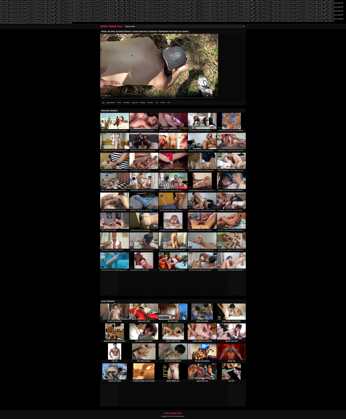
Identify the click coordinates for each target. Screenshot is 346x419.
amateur (150, 103)
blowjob (142, 103)
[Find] (243, 26)
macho (162, 103)
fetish (119, 103)
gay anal (135, 103)
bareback (126, 103)
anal (168, 103)
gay (103, 103)
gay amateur (111, 103)
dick (157, 103)
